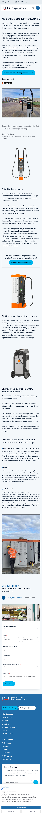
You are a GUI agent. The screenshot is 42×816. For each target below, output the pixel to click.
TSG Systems (7, 756)
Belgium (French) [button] (28, 708)
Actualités (5, 724)
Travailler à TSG (7, 734)
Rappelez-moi (29, 598)
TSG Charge (6, 743)
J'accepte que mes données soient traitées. (21, 677)
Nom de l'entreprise (10, 626)
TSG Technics (7, 759)
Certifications (7, 717)
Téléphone (6, 655)
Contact (5, 721)
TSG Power (6, 753)
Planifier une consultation (21, 263)
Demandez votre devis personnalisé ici (18, 73)
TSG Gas (5, 749)
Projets (4, 730)
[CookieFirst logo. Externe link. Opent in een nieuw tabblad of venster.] (2, 789)
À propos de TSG (8, 727)
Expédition (9, 684)
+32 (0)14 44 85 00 (14, 598)
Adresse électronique (10, 646)
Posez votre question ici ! (12, 665)
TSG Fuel (5, 746)
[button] (6, 787)
